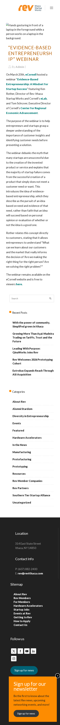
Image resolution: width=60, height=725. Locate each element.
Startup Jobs (21, 609)
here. (19, 284)
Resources (19, 473)
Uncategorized (21, 502)
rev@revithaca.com (30, 573)
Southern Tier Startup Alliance (31, 495)
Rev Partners (20, 488)
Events (16, 423)
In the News (19, 444)
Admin (20, 66)
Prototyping (20, 466)
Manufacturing (21, 452)
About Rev (19, 401)
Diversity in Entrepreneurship (30, 416)
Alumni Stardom (22, 408)
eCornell (30, 74)
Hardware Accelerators (27, 437)
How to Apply (22, 621)
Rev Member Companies (27, 480)
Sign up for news (24, 670)
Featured (18, 430)
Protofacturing (21, 459)
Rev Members (22, 598)
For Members (22, 601)
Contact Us (20, 624)
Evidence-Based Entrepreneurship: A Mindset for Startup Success (27, 84)
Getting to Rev (23, 617)
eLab (43, 98)
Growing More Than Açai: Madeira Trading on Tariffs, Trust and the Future (33, 337)
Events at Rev (22, 613)
